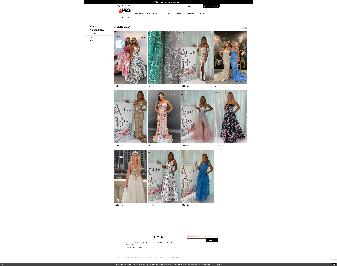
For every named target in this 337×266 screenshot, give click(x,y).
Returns (127, 257)
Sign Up (212, 240)
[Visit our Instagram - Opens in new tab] (162, 237)
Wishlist (157, 245)
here (220, 264)
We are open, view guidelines (168, 2)
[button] (211, 6)
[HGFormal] (124, 11)
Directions (171, 247)
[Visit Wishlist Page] (189, 6)
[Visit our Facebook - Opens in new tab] (154, 237)
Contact (121, 257)
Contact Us (171, 245)
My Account (197, 6)
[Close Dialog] (2, 264)
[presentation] (130, 57)
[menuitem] (124, 6)
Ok (334, 264)
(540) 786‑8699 (137, 247)
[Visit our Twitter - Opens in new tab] (158, 237)
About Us (170, 242)
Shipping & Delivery (138, 257)
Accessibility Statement (176, 257)
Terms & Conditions (151, 257)
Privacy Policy (163, 257)
